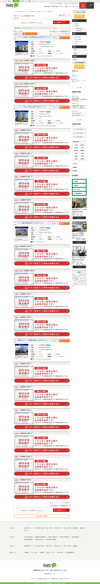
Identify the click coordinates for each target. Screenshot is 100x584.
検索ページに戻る (79, 17)
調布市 (82, 153)
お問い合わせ (60, 552)
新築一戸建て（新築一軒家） (27, 27)
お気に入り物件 (67, 528)
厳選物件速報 (55, 6)
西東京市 (76, 150)
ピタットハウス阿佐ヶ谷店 (71, 3)
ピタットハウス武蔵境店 (57, 3)
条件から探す (80, 129)
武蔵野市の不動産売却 (40, 537)
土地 (76, 43)
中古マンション (48, 27)
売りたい (62, 6)
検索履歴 (75, 170)
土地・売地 (54, 27)
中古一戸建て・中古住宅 (39, 27)
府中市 (82, 147)
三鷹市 (76, 153)
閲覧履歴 (75, 167)
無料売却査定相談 (28, 539)
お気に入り (75, 163)
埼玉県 (76, 23)
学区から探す (80, 133)
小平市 (76, 145)
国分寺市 (82, 145)
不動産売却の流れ (39, 539)
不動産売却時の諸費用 (51, 539)
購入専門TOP (27, 528)
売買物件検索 (47, 6)
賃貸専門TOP (27, 546)
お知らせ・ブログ (50, 552)
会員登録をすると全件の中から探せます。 (32, 23)
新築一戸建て (78, 37)
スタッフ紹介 (77, 189)
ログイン (90, 6)
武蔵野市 (82, 150)
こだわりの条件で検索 (38, 528)
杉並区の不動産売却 (64, 537)
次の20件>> (67, 33)
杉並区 (76, 159)
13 (62, 33)
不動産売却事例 (75, 537)
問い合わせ (75, 6)
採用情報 (76, 185)
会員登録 (83, 6)
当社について (68, 6)
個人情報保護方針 (78, 193)
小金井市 (76, 147)
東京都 (76, 25)
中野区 (82, 156)
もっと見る (79, 87)
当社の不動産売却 (28, 537)
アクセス (79, 218)
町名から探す (80, 137)
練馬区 (76, 156)
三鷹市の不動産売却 (52, 537)
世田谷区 (82, 159)
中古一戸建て (78, 39)
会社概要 (76, 181)
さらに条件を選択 (80, 62)
